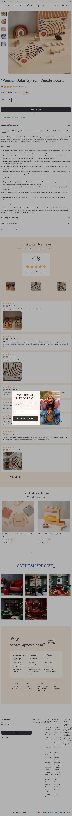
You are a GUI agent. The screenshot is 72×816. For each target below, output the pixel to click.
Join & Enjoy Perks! (25, 418)
